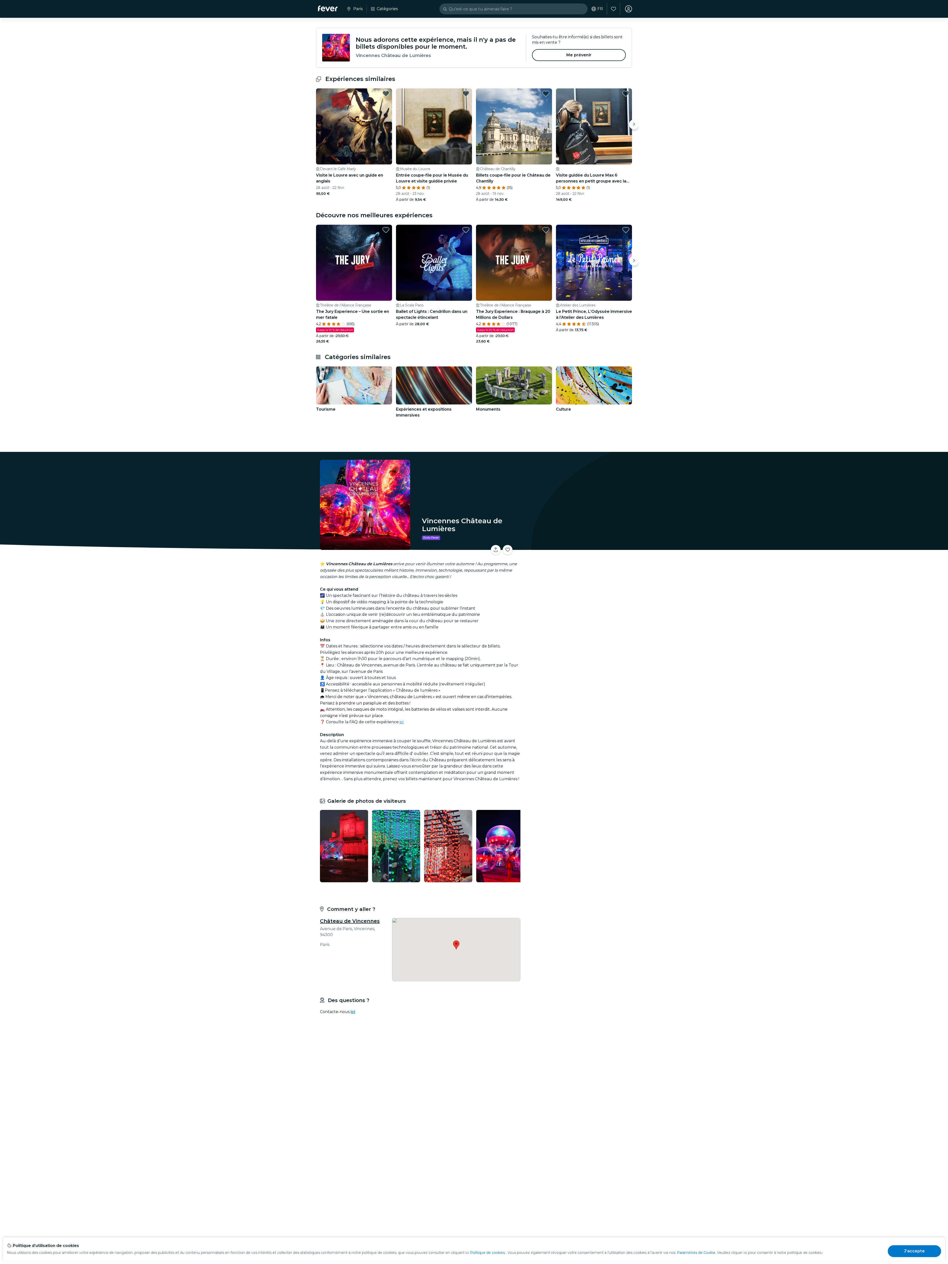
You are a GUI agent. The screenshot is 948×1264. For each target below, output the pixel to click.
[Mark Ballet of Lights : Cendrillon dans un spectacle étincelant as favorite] (466, 230)
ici (401, 722)
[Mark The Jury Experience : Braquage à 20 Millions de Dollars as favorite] (546, 230)
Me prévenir (579, 55)
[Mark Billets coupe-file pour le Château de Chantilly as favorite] (546, 93)
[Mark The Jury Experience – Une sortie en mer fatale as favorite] (386, 230)
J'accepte (914, 1251)
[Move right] (634, 124)
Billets (577, 547)
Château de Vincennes (350, 921)
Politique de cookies (487, 1252)
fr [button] (600, 9)
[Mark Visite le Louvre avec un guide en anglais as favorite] (386, 93)
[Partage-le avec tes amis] (496, 550)
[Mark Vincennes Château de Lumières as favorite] (508, 550)
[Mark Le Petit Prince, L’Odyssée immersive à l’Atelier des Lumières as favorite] (626, 230)
